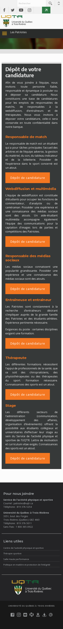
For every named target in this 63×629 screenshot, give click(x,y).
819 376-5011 (24, 523)
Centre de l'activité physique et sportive (23, 547)
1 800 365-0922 (24, 526)
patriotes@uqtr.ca (23, 503)
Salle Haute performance (16, 559)
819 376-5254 (24, 506)
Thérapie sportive (12, 553)
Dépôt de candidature (27, 178)
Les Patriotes (18, 32)
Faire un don (46, 10)
